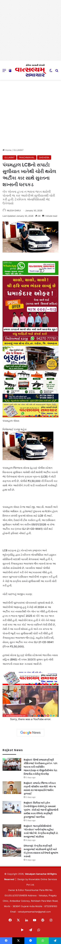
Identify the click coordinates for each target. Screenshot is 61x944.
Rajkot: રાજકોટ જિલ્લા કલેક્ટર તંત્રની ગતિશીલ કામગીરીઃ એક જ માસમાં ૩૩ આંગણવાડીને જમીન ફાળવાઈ (40, 788)
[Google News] (30, 732)
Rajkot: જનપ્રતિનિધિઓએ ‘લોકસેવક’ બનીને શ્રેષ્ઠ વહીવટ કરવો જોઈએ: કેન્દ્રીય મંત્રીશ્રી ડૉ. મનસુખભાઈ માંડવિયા (41, 831)
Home (8, 150)
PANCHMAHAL (27, 157)
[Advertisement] (30, 30)
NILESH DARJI (14, 210)
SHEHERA (44, 157)
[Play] (30, 701)
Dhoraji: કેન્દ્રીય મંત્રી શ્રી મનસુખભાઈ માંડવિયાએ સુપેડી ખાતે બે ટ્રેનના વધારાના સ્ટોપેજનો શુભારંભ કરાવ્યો (41, 851)
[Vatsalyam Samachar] (30, 70)
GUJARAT (18, 150)
